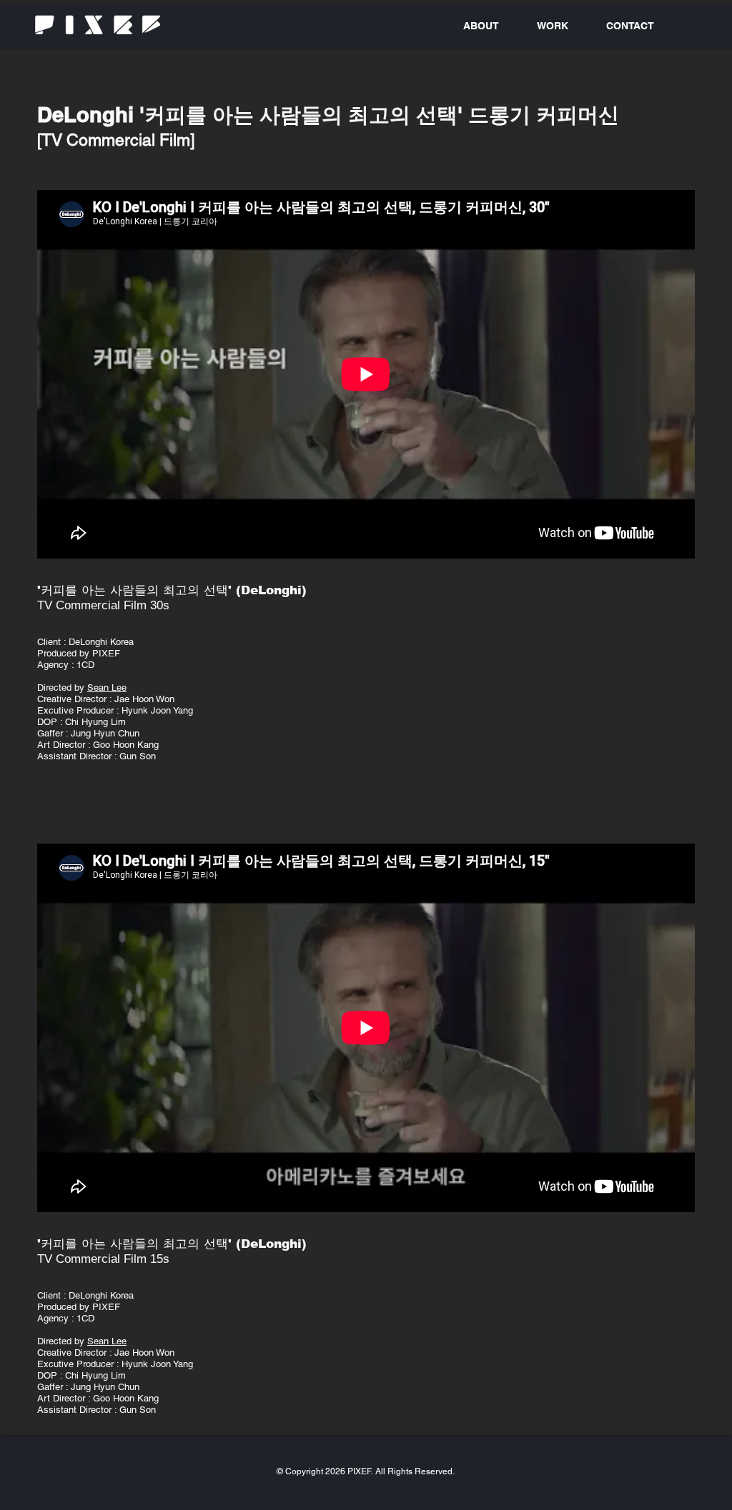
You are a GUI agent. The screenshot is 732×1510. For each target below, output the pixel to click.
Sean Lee (107, 687)
